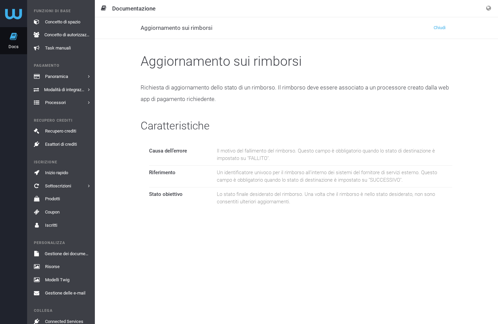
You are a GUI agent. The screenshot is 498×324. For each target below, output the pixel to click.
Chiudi (439, 27)
